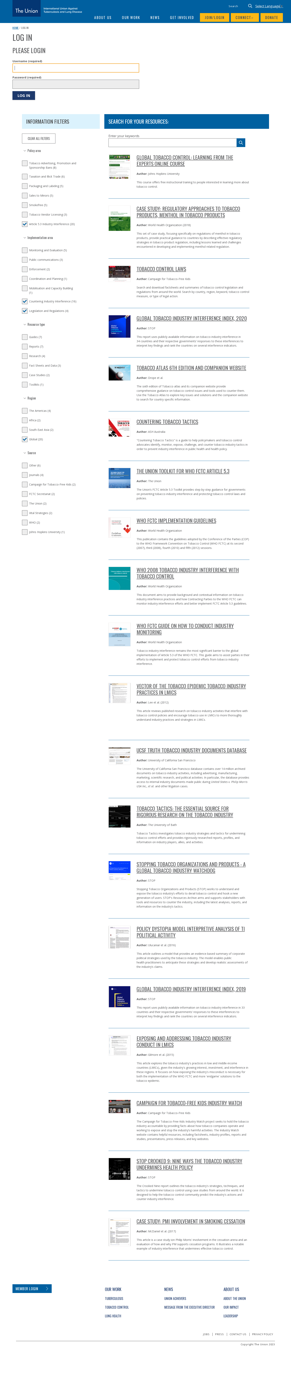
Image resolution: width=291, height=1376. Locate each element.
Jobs (206, 1334)
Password (26, 77)
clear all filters (39, 138)
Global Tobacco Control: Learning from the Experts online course (185, 160)
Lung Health (113, 1316)
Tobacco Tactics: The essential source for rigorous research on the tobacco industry (185, 812)
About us (103, 17)
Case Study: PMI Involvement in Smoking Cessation (191, 1221)
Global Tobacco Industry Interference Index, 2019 (191, 989)
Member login (27, 1288)
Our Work (131, 17)
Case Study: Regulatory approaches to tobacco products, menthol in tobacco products (188, 212)
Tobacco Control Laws (161, 269)
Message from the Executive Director (189, 1307)
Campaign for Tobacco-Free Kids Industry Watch (189, 1103)
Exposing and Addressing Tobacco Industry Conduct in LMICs (184, 1041)
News (155, 17)
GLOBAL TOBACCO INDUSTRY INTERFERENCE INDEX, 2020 (192, 318)
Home (15, 28)
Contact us (238, 1334)
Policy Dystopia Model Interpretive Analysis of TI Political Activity (191, 932)
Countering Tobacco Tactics (167, 421)
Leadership (230, 1316)
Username (27, 61)
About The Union (234, 1298)
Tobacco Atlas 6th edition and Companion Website (191, 368)
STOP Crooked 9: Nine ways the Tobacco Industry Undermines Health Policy (189, 1164)
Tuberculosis (114, 1298)
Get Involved (182, 17)
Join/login (214, 17)
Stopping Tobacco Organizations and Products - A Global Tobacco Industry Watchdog (191, 867)
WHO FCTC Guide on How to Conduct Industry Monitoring (185, 629)
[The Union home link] (47, 8)
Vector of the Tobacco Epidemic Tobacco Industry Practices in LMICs (191, 689)
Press (219, 1334)
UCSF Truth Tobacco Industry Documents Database (192, 750)
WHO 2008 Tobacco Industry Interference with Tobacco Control (188, 573)
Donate (271, 17)
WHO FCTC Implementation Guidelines (176, 520)
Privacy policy (262, 1334)
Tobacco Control (117, 1307)
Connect (243, 17)
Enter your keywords (123, 136)
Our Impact (231, 1307)
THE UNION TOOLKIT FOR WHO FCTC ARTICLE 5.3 (183, 471)
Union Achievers (175, 1298)
